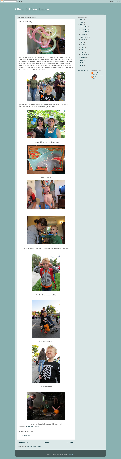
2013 (81, 19)
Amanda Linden (95, 73)
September (84, 37)
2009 (81, 62)
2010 (81, 60)
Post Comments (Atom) (34, 446)
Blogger (71, 454)
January (83, 57)
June (82, 44)
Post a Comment (26, 435)
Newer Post (23, 443)
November (84, 29)
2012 (81, 22)
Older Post (69, 443)
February (84, 54)
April (82, 49)
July (82, 42)
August (83, 39)
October (83, 34)
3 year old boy (85, 31)
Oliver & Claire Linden (32, 9)
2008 (81, 65)
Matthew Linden (96, 77)
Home (46, 443)
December (84, 27)
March (83, 52)
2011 (81, 24)
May (82, 47)
